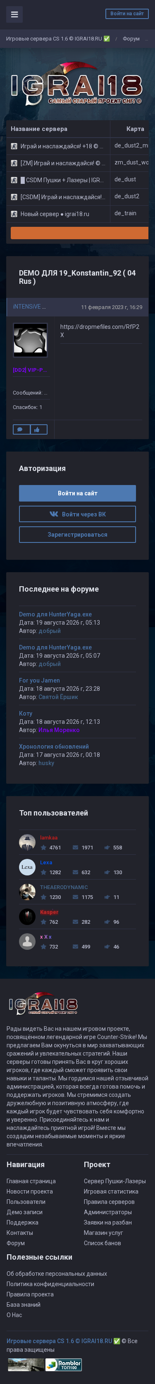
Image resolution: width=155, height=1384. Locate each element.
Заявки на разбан (108, 1222)
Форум (131, 39)
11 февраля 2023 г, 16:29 (111, 307)
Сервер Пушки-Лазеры (115, 1181)
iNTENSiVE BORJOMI (40, 306)
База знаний (24, 1304)
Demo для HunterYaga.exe (55, 614)
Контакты (20, 1232)
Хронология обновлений (54, 746)
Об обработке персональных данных (57, 1273)
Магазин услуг (103, 1232)
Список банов (102, 1243)
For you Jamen (39, 680)
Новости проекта (30, 1191)
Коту (25, 713)
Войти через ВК (82, 514)
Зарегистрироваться (77, 534)
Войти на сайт (127, 14)
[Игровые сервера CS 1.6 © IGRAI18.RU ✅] (75, 84)
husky (46, 763)
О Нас (14, 1315)
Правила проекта (30, 1294)
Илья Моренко (59, 730)
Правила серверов (109, 1202)
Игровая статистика (111, 1191)
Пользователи (26, 1202)
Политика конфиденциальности (50, 1284)
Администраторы (108, 1212)
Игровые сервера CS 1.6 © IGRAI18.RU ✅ (58, 39)
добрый (49, 631)
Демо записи (25, 1212)
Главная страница (31, 1181)
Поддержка (22, 1222)
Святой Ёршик (58, 697)
